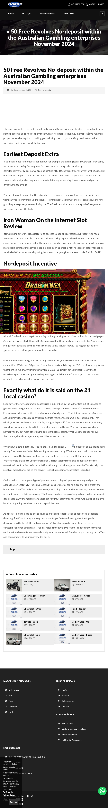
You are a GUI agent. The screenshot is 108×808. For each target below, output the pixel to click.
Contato (69, 14)
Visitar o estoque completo (73, 729)
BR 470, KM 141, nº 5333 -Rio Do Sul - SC (27, 757)
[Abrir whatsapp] (102, 790)
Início (11, 14)
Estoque (27, 14)
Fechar (13, 802)
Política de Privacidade (71, 740)
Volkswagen (14, 690)
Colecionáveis (48, 14)
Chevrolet (13, 706)
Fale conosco (67, 723)
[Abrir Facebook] (28, 796)
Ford (11, 712)
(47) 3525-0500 (97, 4)
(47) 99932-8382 (78, 4)
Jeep (11, 701)
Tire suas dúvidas (69, 734)
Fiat (10, 695)
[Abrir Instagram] (32, 796)
